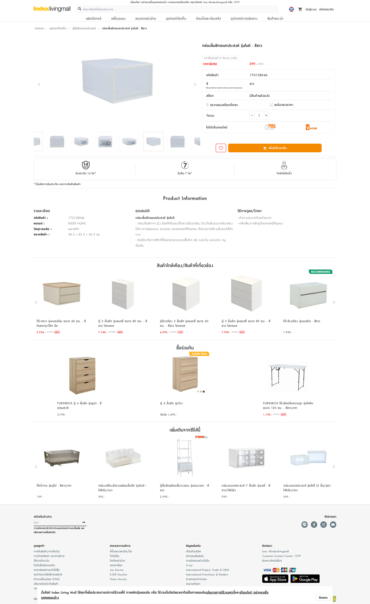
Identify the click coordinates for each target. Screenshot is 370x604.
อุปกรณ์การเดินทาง (244, 18)
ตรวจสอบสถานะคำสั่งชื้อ (47, 570)
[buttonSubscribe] (84, 522)
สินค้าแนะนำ (275, 18)
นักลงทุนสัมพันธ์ (195, 556)
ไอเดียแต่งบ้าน (117, 560)
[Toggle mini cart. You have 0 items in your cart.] (300, 9)
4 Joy (189, 565)
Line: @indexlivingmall (275, 551)
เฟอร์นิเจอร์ (93, 18)
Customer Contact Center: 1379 (281, 556)
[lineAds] (304, 524)
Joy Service (117, 570)
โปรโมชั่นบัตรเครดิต (44, 565)
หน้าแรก (39, 28)
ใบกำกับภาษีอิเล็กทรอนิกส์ (48, 574)
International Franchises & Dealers (207, 574)
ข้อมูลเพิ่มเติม (193, 545)
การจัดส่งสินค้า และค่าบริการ (49, 556)
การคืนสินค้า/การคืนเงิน (47, 551)
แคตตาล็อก (116, 565)
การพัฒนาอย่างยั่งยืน (197, 560)
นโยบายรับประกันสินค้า (46, 583)
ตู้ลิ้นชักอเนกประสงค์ (84, 28)
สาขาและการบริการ (120, 545)
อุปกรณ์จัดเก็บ (176, 18)
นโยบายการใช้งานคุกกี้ (220, 592)
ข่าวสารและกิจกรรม (196, 579)
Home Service (118, 579)
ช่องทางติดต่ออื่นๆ (272, 560)
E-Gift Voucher (118, 574)
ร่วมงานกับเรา (193, 583)
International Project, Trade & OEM (207, 570)
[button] (61, 302)
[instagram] (323, 524)
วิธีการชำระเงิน (41, 560)
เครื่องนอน (118, 18)
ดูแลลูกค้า (39, 545)
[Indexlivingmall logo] (52, 9)
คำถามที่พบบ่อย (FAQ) (47, 579)
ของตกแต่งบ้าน (145, 18)
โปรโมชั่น (114, 556)
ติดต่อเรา (267, 545)
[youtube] (333, 524)
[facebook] (314, 524)
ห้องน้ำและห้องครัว (208, 18)
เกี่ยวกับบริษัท (193, 551)
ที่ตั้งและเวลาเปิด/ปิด (121, 551)
